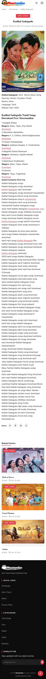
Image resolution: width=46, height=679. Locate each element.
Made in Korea (8, 477)
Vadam (5, 549)
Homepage (6, 586)
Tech (3, 625)
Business (5, 644)
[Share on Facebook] (15, 425)
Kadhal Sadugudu (9, 189)
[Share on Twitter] (10, 425)
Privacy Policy (7, 605)
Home (4, 9)
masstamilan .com (36, 209)
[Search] (36, 3)
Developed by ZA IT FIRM (23, 676)
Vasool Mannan (8, 513)
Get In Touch (6, 592)
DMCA (4, 598)
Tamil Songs (13, 9)
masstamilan (30, 199)
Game (4, 637)
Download (6, 129)
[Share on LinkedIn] (21, 425)
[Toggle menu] (42, 3)
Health (4, 631)
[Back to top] (40, 673)
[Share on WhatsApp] (26, 425)
